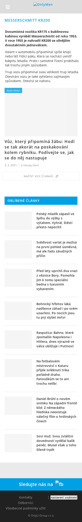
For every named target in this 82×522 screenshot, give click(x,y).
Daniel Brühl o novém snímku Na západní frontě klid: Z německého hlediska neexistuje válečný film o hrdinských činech (56, 410)
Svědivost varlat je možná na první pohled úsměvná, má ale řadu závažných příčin (56, 249)
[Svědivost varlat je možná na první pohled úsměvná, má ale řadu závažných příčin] (18, 249)
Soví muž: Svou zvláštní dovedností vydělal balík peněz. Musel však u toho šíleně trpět (56, 443)
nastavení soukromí (64, 497)
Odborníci (25, 503)
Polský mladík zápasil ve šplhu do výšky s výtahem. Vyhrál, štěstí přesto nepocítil (55, 220)
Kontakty (25, 497)
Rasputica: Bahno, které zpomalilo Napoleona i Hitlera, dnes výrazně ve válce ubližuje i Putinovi (55, 339)
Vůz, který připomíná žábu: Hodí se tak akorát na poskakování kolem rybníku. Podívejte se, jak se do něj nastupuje (40, 150)
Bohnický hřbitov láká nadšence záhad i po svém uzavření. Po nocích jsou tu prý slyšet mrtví (56, 310)
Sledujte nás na (37, 484)
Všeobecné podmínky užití (26, 508)
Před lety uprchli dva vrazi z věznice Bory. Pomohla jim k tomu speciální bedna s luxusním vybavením (56, 280)
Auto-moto (13, 90)
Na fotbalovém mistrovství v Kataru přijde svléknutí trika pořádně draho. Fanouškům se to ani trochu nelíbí (52, 372)
